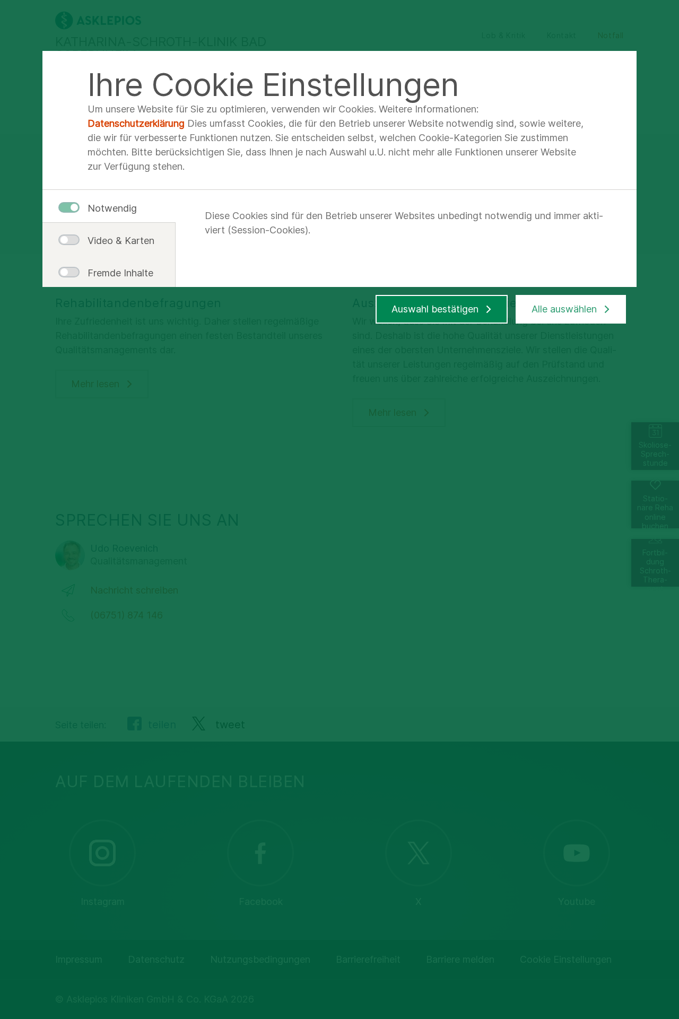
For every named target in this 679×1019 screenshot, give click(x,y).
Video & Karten (117, 240)
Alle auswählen (564, 309)
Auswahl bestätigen (434, 309)
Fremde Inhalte (117, 272)
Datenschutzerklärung (136, 123)
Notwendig (112, 208)
